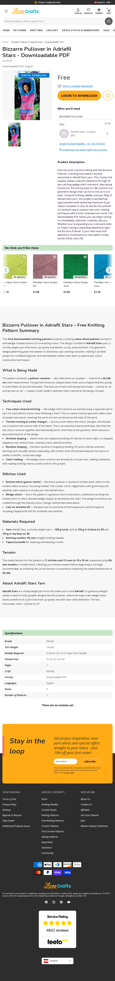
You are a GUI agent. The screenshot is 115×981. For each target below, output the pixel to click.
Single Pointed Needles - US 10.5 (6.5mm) (82, 143)
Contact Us (86, 804)
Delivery (6, 809)
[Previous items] (5, 270)
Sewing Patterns (49, 836)
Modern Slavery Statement (94, 826)
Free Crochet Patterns (52, 831)
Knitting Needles (49, 804)
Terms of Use (9, 799)
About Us (85, 799)
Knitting (36, 30)
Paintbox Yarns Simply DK (45, 284)
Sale (106, 30)
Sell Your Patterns (90, 815)
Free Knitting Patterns (52, 820)
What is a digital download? (78, 86)
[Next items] (109, 270)
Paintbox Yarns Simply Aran (75, 284)
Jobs (83, 820)
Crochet (52, 30)
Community (47, 853)
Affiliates (85, 809)
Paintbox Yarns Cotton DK (14, 284)
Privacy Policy (68, 772)
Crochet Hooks (49, 809)
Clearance (46, 847)
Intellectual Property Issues (16, 826)
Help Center (8, 820)
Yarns (44, 799)
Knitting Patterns (50, 815)
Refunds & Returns (12, 815)
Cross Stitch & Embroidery (81, 30)
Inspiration (47, 842)
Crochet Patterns (50, 826)
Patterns (20, 30)
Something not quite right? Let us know (84, 149)
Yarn (6, 30)
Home (5, 42)
